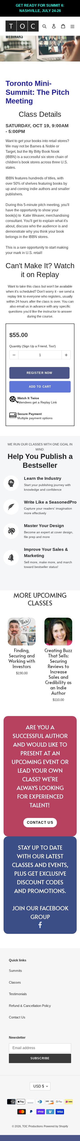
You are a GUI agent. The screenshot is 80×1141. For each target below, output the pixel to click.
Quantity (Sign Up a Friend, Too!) (32, 346)
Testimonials (18, 994)
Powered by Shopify (56, 1126)
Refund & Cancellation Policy (30, 1006)
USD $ (38, 1086)
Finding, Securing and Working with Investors (21, 658)
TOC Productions (32, 1126)
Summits (15, 970)
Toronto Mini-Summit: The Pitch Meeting (37, 92)
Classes (15, 982)
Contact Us (17, 1017)
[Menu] (72, 26)
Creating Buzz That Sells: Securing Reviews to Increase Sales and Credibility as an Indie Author (58, 672)
